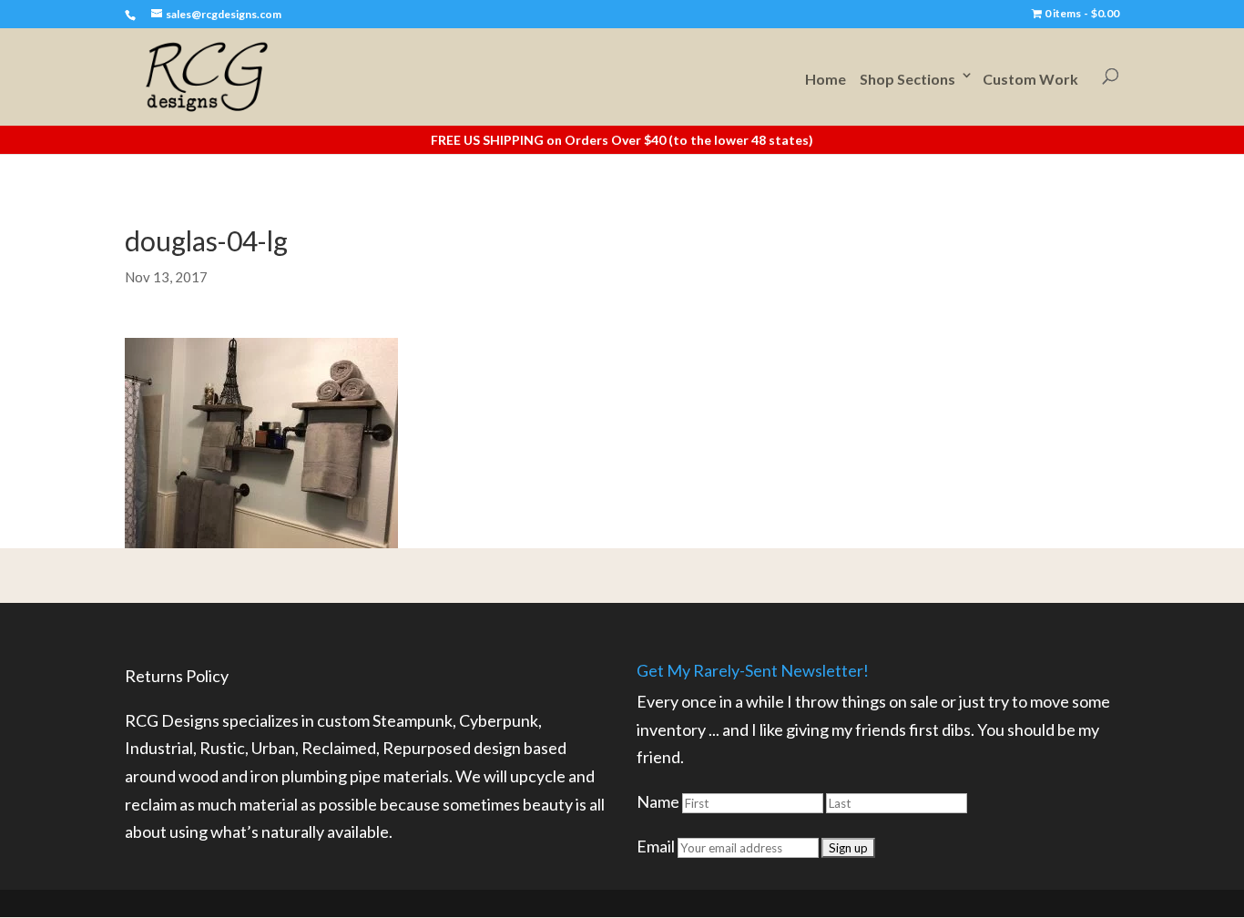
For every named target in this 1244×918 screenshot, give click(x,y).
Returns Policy (177, 676)
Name (658, 801)
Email (656, 846)
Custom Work (1030, 78)
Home (825, 78)
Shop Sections (907, 78)
